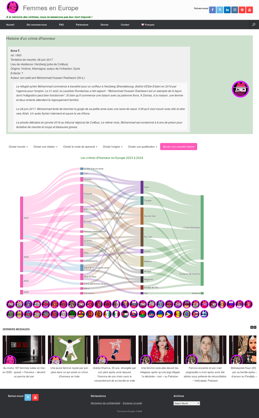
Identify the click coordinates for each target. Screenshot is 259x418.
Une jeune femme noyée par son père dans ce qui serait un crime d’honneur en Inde (69, 372)
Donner (105, 24)
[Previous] (251, 327)
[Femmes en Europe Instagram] (234, 10)
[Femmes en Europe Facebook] (212, 10)
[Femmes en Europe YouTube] (249, 10)
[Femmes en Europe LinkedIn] (227, 10)
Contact (125, 24)
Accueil (10, 24)
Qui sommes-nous (37, 24)
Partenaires (82, 24)
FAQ (61, 24)
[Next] (255, 327)
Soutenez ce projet (132, 403)
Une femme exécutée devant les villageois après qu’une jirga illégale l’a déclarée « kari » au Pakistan (160, 372)
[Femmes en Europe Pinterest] (242, 10)
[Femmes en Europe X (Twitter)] (220, 10)
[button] (254, 24)
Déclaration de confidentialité (105, 403)
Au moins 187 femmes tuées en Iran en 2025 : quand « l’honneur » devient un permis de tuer (24, 372)
